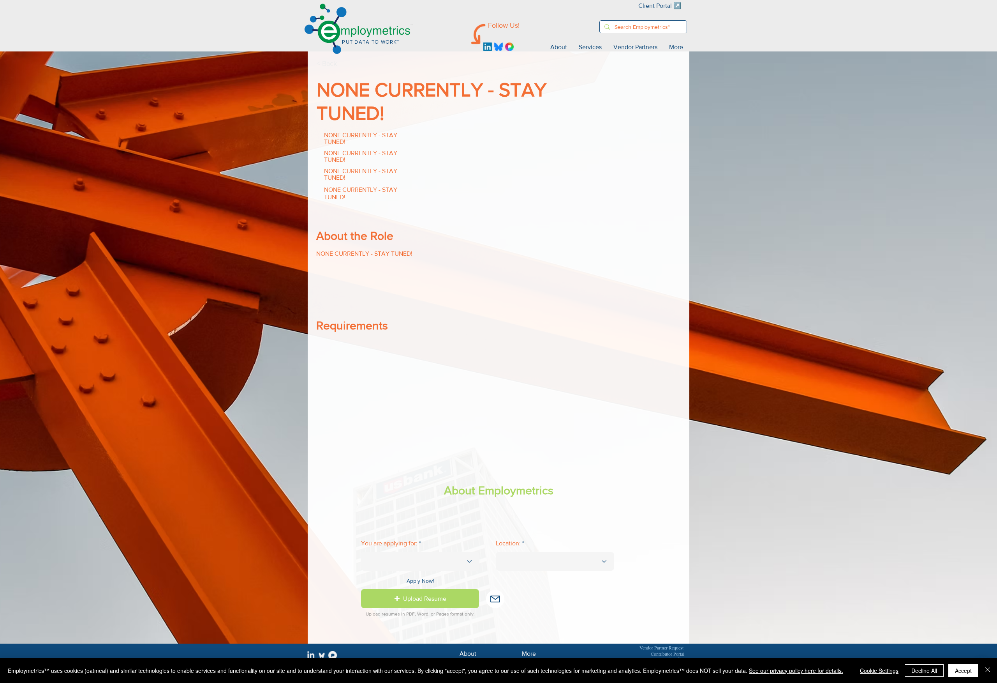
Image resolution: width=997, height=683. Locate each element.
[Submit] (495, 599)
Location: (508, 543)
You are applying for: (389, 543)
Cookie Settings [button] (879, 670)
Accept (963, 670)
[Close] (987, 670)
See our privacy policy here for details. (796, 670)
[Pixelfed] (509, 46)
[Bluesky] (498, 46)
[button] (420, 598)
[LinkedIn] (487, 46)
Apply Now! (420, 581)
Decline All (924, 670)
